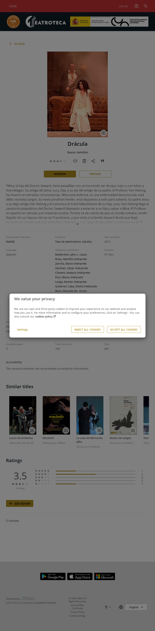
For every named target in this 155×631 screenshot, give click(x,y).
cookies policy (44, 316)
